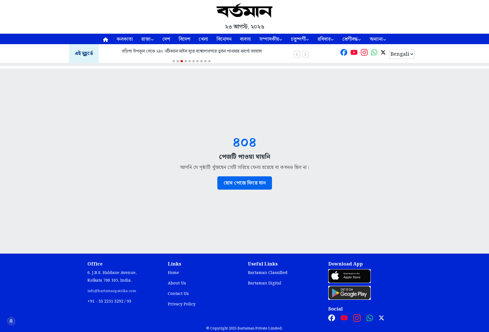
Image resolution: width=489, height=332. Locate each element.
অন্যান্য (376, 39)
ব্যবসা (245, 39)
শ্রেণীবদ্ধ (350, 39)
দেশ (166, 39)
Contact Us (178, 294)
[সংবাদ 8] (201, 61)
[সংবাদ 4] (186, 61)
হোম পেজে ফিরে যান (245, 183)
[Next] (305, 54)
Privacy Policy (182, 304)
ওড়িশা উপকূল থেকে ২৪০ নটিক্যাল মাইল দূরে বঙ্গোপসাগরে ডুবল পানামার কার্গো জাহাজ (191, 51)
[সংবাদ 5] (189, 61)
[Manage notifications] (11, 320)
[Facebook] (343, 53)
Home (173, 273)
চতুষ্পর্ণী (298, 39)
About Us (177, 283)
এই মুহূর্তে (84, 53)
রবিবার (324, 39)
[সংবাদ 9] (205, 61)
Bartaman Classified (268, 273)
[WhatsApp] (374, 53)
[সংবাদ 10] (209, 61)
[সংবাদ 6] (193, 61)
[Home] (105, 39)
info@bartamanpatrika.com (111, 291)
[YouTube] (354, 53)
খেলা (203, 39)
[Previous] (297, 54)
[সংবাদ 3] (182, 61)
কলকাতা (125, 39)
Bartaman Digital (264, 283)
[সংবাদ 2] (178, 61)
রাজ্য (146, 39)
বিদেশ (184, 39)
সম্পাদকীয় (269, 39)
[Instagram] (364, 53)
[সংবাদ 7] (197, 61)
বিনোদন (223, 39)
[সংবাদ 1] (174, 61)
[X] (383, 53)
